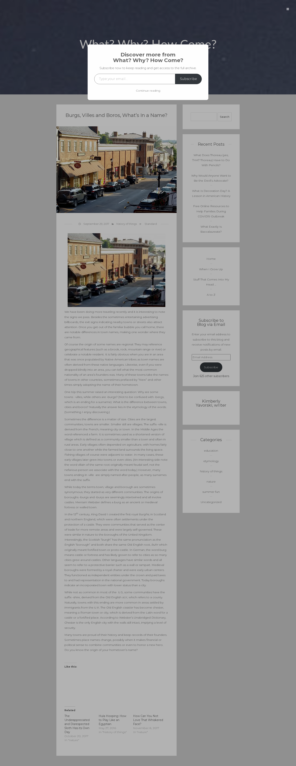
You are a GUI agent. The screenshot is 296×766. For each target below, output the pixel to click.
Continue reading (148, 90)
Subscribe (188, 79)
